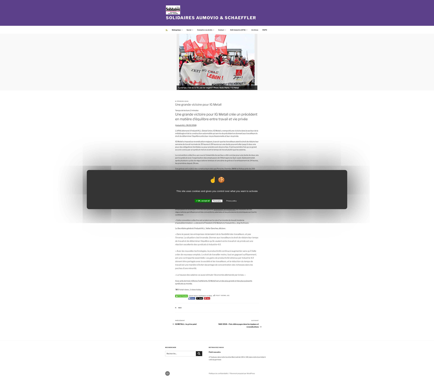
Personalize (217, 201)
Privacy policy (231, 201)
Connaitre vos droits (204, 30)
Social (189, 30)
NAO (180, 308)
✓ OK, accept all (203, 201)
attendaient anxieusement (225, 209)
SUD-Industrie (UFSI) (237, 30)
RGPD (264, 30)
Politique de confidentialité (218, 373)
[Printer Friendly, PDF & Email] (181, 296)
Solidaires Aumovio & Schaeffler (211, 17)
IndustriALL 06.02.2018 (186, 125)
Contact (221, 30)
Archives (254, 30)
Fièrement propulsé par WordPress (242, 373)
